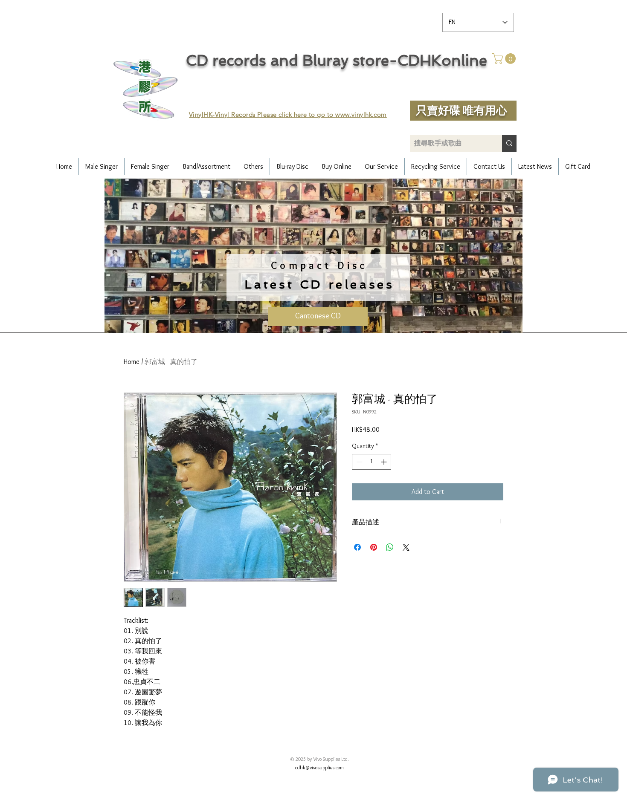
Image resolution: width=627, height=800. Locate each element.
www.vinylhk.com (361, 114)
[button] (505, 58)
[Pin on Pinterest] (374, 547)
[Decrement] (358, 461)
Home (131, 362)
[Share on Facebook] (357, 547)
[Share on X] (406, 547)
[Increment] (384, 461)
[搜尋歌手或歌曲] (509, 143)
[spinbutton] (371, 461)
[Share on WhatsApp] (390, 547)
